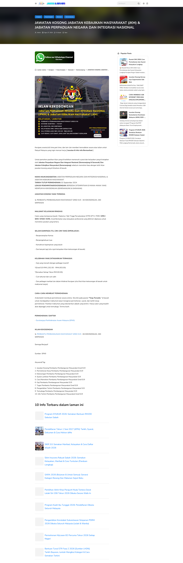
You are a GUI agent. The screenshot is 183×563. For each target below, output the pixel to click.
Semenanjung (69, 17)
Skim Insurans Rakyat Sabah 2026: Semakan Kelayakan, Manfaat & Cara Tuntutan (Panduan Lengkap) (66, 461)
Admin (39, 32)
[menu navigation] (36, 3)
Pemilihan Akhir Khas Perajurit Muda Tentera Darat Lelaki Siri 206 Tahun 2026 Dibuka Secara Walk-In (68, 491)
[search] (139, 3)
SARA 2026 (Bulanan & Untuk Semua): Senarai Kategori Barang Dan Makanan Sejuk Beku (66, 476)
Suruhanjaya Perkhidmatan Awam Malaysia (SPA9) (55, 320)
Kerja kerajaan (49, 17)
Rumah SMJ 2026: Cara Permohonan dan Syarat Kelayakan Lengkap (137, 62)
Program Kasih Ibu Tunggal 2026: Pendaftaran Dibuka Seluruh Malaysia (69, 507)
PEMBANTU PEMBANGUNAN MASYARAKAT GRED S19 (59, 334)
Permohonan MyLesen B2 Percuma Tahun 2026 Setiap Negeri (70, 537)
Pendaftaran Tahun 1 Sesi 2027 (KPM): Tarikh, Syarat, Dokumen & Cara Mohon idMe (69, 431)
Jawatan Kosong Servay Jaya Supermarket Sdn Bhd (137, 79)
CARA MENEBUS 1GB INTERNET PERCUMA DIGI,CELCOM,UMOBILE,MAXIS (137, 97)
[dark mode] (144, 3)
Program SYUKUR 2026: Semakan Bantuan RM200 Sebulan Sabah (68, 416)
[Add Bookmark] (64, 32)
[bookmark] (147, 3)
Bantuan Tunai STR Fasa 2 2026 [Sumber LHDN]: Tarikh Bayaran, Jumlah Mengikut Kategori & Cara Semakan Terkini (67, 552)
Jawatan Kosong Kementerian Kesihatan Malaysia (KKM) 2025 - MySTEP (137, 115)
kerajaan (38, 17)
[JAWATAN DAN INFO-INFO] (52, 3)
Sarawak (59, 17)
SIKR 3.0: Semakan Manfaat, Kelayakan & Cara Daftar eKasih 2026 (69, 446)
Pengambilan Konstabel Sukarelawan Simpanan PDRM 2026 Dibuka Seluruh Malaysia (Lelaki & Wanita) (70, 522)
